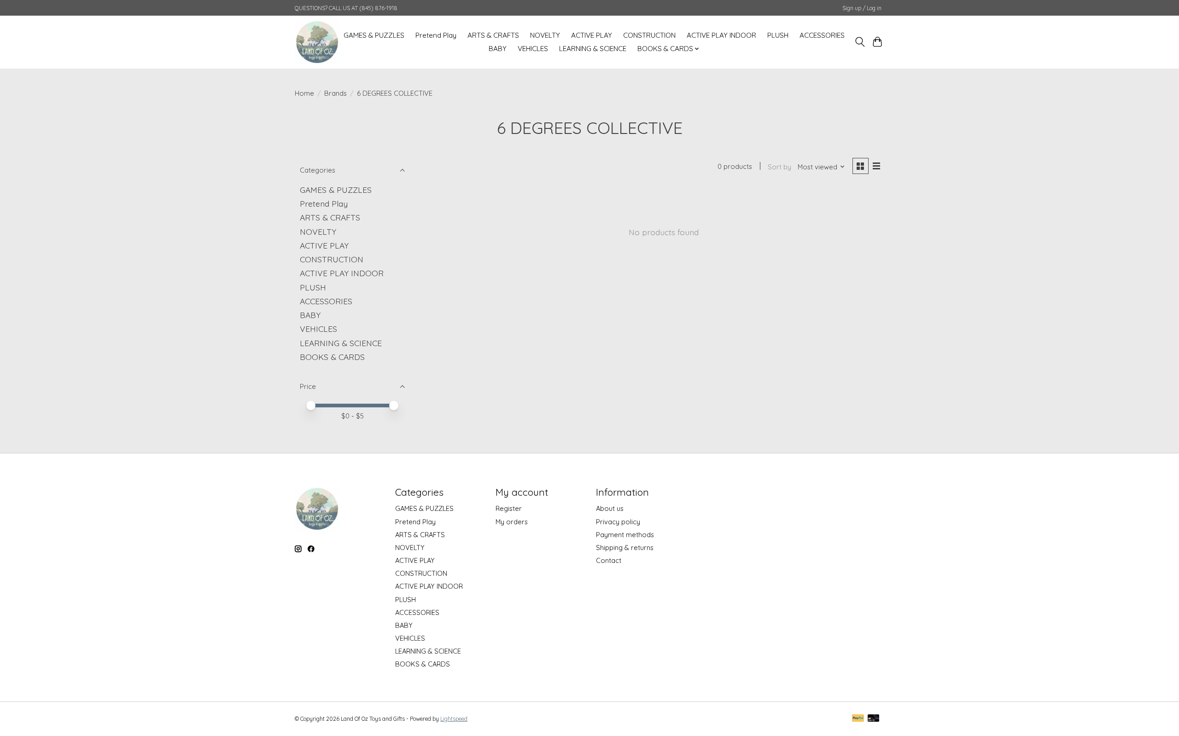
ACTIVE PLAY (591, 35)
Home (304, 93)
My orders (512, 521)
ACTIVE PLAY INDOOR (721, 35)
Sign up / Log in (861, 8)
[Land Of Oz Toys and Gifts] (317, 42)
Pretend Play (435, 35)
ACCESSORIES (822, 35)
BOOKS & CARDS (332, 357)
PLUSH (777, 35)
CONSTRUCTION (649, 35)
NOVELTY (545, 35)
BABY (498, 48)
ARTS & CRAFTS (493, 35)
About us (610, 508)
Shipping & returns (625, 547)
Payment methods (625, 534)
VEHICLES (533, 48)
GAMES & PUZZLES (374, 35)
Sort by (779, 166)
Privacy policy (618, 521)
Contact (608, 560)
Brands (335, 93)
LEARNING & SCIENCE (592, 48)
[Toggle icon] (859, 42)
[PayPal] (858, 718)
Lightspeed (453, 718)
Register (509, 508)
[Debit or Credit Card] (874, 718)
